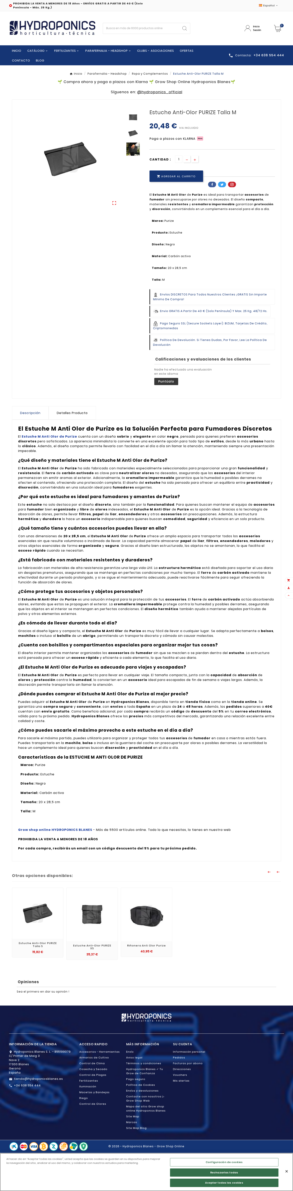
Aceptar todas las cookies (224, 1183)
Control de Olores (92, 1104)
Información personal (189, 1052)
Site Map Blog (136, 1128)
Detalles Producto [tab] (72, 413)
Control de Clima (92, 1063)
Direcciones (182, 1069)
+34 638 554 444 (27, 1085)
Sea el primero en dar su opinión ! (43, 992)
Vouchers (180, 1075)
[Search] (184, 28)
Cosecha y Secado (93, 1069)
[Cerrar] (286, 1171)
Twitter (222, 184)
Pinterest (232, 184)
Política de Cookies (140, 1085)
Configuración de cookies (224, 1162)
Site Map (132, 1116)
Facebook (212, 184)
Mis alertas (181, 1081)
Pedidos (179, 1057)
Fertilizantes (88, 1081)
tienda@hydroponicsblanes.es (38, 1079)
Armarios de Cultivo (94, 1057)
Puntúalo (166, 381)
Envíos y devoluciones (142, 1091)
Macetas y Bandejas (94, 1092)
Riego (83, 1098)
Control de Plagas (92, 1075)
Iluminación (87, 1086)
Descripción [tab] (30, 413)
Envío (130, 1052)
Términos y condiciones (143, 1063)
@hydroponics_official (159, 91)
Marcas (131, 1122)
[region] (146, 1172)
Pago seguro (135, 1079)
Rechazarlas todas (224, 1172)
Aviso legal (134, 1057)
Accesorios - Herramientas (99, 1052)
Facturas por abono (188, 1063)
